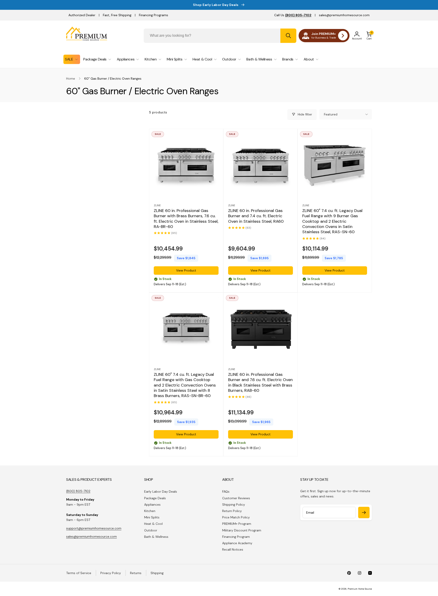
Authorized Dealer (81, 15)
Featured (330, 114)
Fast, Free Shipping (117, 15)
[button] (369, 35)
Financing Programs (153, 15)
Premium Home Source (360, 588)
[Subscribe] (364, 512)
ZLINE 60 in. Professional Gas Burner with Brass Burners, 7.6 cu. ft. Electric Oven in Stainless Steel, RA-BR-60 (186, 218)
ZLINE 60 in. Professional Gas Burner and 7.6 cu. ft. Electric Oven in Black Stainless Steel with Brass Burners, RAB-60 (260, 382)
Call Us (292, 15)
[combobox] (220, 36)
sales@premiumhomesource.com (344, 15)
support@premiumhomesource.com (93, 528)
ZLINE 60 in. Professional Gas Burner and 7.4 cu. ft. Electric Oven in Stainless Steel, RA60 (256, 216)
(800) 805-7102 (78, 491)
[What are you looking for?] (288, 36)
